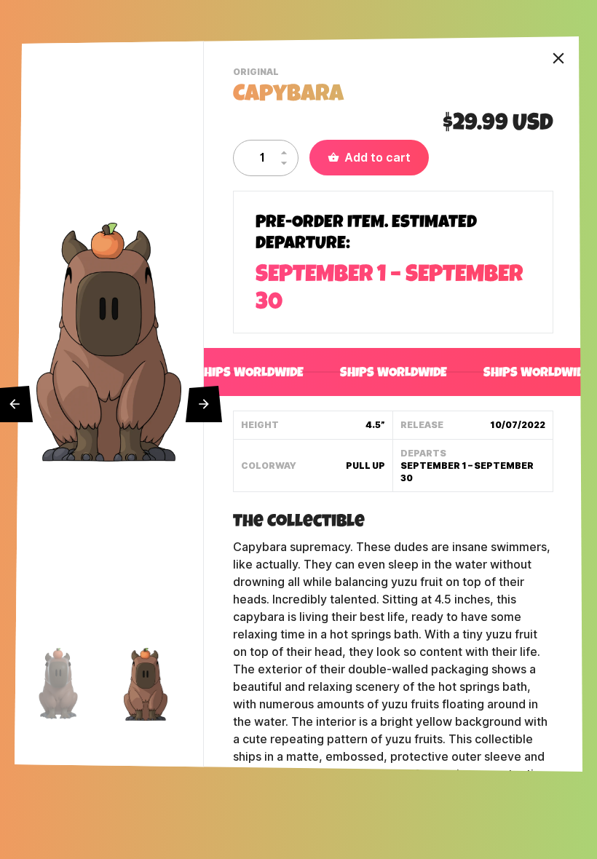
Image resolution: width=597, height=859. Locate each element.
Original (257, 74)
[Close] (558, 58)
